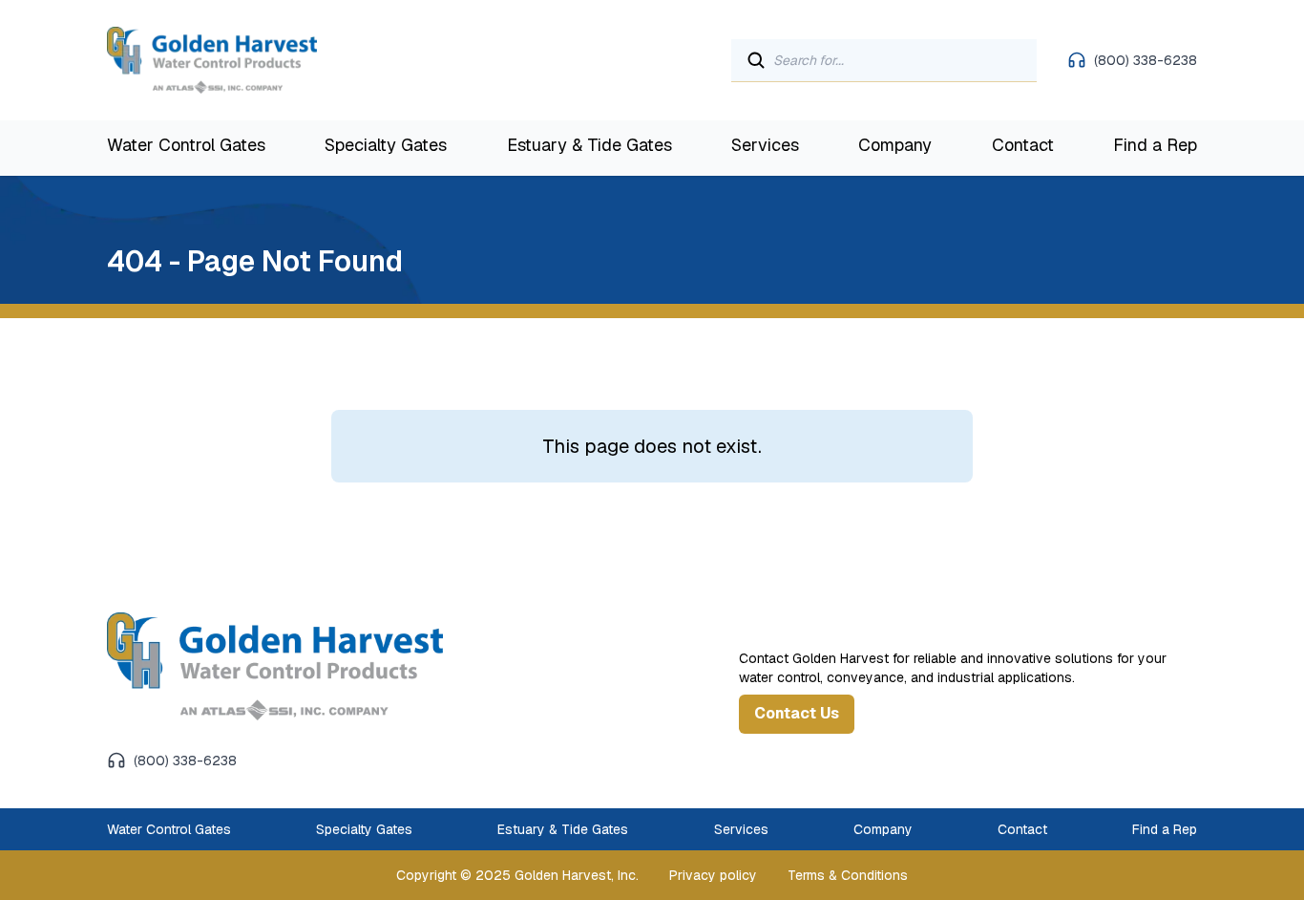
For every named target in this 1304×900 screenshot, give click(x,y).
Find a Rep (1155, 145)
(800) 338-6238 (1145, 60)
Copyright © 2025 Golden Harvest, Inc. (517, 875)
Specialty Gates (386, 145)
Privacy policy (713, 875)
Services (765, 145)
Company (895, 145)
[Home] (307, 666)
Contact (1023, 145)
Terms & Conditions (848, 875)
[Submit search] (756, 60)
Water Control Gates (186, 145)
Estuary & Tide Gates (589, 145)
